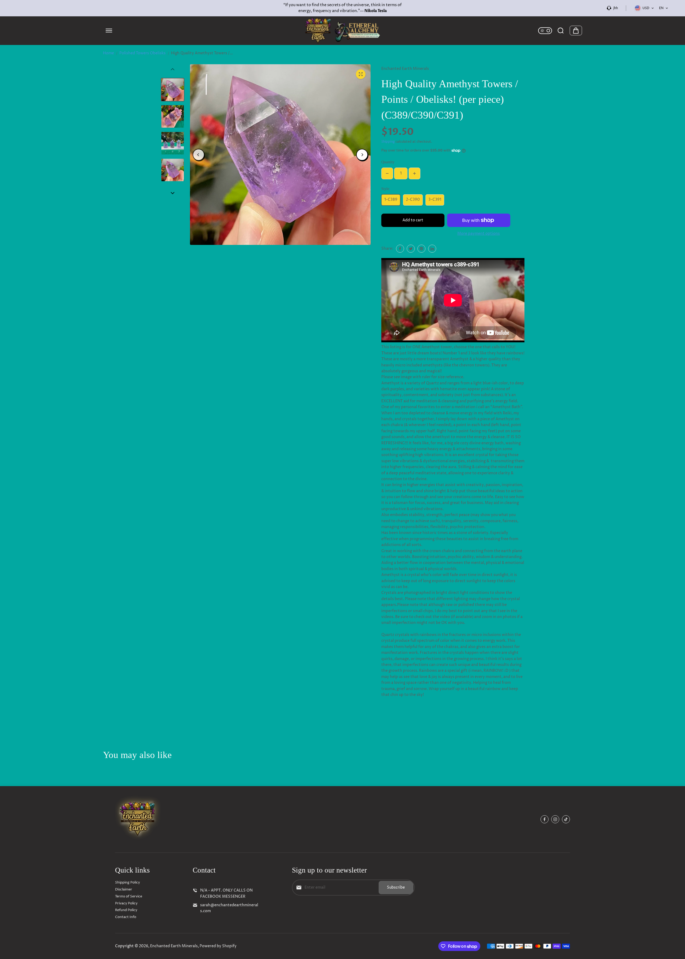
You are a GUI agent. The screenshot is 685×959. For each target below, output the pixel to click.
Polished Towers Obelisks (142, 53)
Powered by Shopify (218, 946)
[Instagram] (555, 819)
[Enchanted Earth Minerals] (342, 30)
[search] (560, 30)
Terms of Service (128, 896)
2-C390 (413, 199)
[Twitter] (411, 249)
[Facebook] (400, 249)
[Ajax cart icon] (576, 30)
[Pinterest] (421, 249)
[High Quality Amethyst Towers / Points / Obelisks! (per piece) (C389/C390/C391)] (361, 74)
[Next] (362, 155)
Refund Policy (126, 910)
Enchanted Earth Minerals (174, 946)
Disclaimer (123, 889)
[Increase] (414, 173)
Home (108, 53)
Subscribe (396, 887)
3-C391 (434, 199)
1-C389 (390, 199)
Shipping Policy (127, 882)
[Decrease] (387, 173)
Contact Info (125, 917)
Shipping (388, 141)
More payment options (478, 233)
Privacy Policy (126, 903)
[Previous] (198, 155)
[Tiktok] (566, 819)
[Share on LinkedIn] (432, 249)
